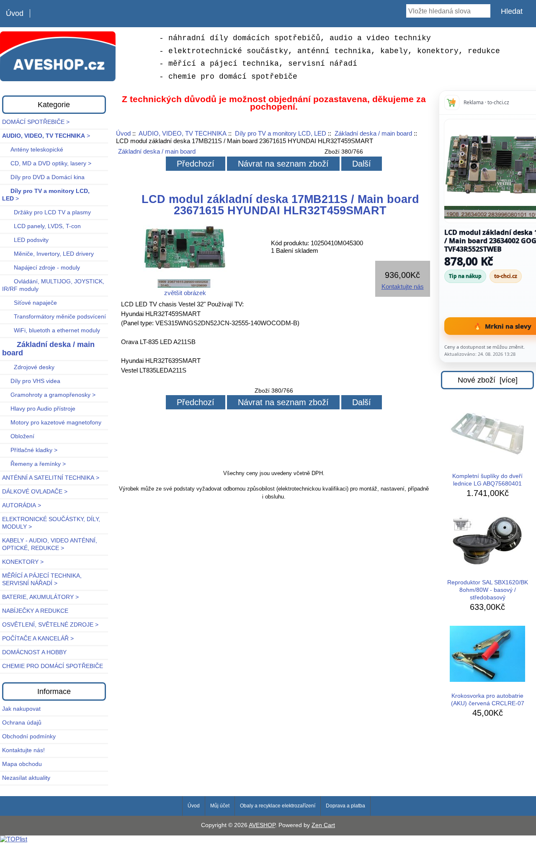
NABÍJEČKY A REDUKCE (35, 611)
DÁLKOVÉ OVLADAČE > (34, 491)
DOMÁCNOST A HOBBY (34, 652)
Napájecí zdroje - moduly (41, 268)
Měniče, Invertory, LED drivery (48, 254)
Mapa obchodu (22, 764)
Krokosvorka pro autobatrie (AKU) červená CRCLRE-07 (487, 700)
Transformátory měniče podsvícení (54, 317)
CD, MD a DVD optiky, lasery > (46, 163)
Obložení (18, 436)
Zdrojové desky (28, 367)
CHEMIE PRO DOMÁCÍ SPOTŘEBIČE (52, 666)
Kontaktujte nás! (23, 750)
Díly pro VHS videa (31, 381)
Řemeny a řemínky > (34, 464)
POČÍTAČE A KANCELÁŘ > (38, 638)
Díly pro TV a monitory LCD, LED (280, 133)
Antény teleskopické (32, 149)
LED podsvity (25, 240)
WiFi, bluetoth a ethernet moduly (51, 330)
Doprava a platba (345, 806)
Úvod (14, 13)
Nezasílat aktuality (26, 778)
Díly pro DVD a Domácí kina (43, 177)
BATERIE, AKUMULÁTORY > (40, 597)
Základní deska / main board (373, 133)
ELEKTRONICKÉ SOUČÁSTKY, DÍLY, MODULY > (51, 523)
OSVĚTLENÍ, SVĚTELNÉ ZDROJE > (50, 625)
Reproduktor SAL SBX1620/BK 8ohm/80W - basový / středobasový (487, 590)
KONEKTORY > (23, 562)
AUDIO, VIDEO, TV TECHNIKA (183, 133)
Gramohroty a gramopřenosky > (48, 395)
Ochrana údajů (21, 723)
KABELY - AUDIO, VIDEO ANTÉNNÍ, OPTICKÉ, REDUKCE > (49, 544)
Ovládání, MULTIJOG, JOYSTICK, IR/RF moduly (53, 285)
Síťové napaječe (29, 303)
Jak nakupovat (21, 709)
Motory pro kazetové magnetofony (51, 422)
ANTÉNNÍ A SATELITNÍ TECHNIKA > (50, 478)
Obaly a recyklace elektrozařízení (277, 806)
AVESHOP (262, 825)
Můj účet (219, 806)
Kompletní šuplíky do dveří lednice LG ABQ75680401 (487, 480)
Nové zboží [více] (488, 380)
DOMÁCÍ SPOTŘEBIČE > (36, 122)
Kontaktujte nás (402, 286)
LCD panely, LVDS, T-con (41, 226)
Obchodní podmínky (29, 736)
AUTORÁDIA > (21, 505)
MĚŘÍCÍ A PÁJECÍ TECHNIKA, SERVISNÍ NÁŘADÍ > (42, 579)
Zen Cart (323, 825)
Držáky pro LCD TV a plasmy (46, 212)
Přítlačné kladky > (29, 450)
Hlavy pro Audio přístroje (38, 409)
